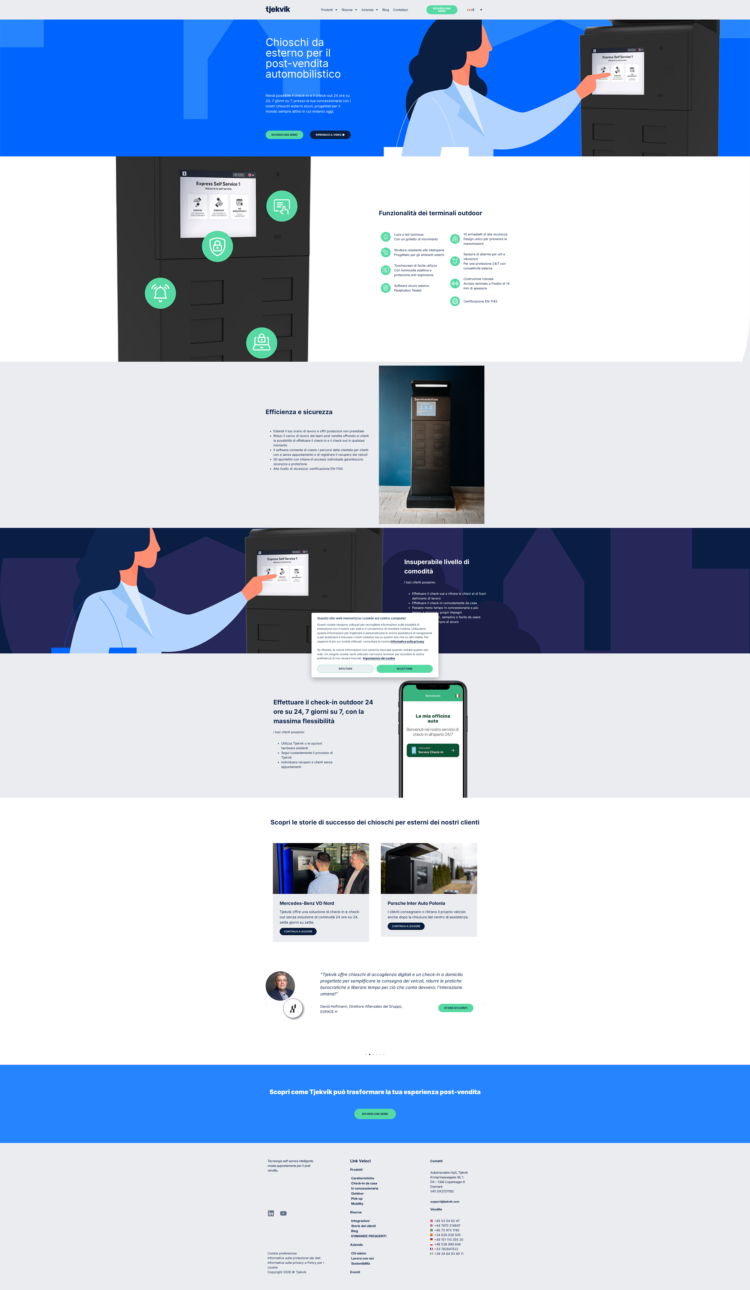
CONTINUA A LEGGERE (298, 931)
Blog (385, 10)
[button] (474, 10)
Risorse (347, 10)
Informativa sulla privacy (407, 641)
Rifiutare (345, 668)
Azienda (367, 10)
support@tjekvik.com (444, 1201)
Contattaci (400, 10)
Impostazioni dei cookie (379, 658)
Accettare (404, 668)
